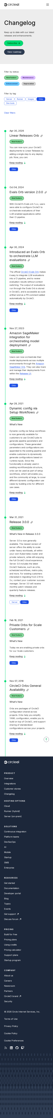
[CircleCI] (11, 4)
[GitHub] (17, 1047)
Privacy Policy (11, 1026)
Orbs (14, 169)
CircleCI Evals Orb (30, 272)
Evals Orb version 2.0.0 (26, 192)
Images (31, 99)
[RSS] (5, 1047)
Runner (20, 99)
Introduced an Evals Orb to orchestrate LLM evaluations (27, 256)
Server (14, 602)
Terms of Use (10, 1019)
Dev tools (10, 103)
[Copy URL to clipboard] (41, 135)
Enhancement (11, 84)
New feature (17, 142)
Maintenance (28, 78)
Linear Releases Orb (24, 135)
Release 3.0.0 (19, 522)
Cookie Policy (10, 1033)
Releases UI (25, 373)
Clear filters (9, 112)
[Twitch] (22, 1047)
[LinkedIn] (11, 1047)
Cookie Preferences (14, 1040)
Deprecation (29, 84)
